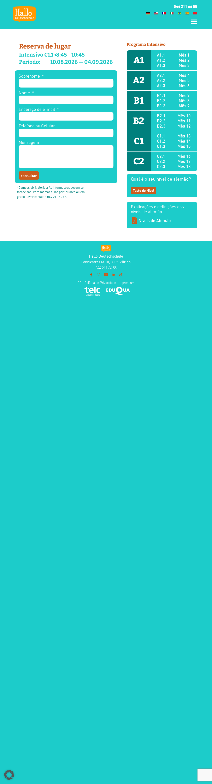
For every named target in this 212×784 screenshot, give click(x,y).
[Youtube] (106, 274)
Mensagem (29, 142)
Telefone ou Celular (37, 126)
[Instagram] (98, 274)
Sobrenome (30, 76)
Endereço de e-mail (37, 109)
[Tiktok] (121, 274)
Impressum (127, 283)
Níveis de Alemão (155, 220)
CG (79, 283)
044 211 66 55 (185, 6)
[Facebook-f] (91, 274)
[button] (194, 21)
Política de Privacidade (99, 283)
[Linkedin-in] (113, 274)
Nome (25, 93)
